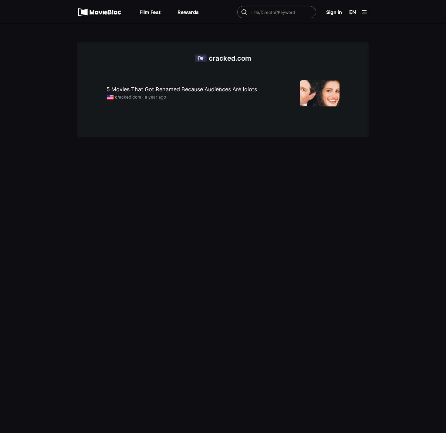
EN (352, 12)
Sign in (334, 12)
